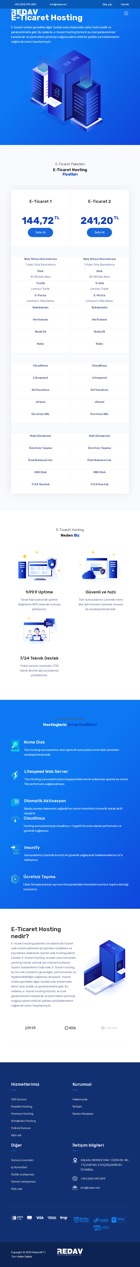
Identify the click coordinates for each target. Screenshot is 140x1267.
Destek (124, 4)
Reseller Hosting (21, 1106)
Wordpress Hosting (23, 1121)
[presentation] (14, 187)
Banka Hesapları (83, 1113)
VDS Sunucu (19, 1099)
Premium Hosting (22, 1113)
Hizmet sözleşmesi (23, 1181)
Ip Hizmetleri (19, 1167)
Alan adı (16, 1135)
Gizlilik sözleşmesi (22, 1174)
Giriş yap (107, 4)
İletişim (77, 1106)
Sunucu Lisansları (22, 1160)
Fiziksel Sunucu (21, 1128)
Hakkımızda (80, 1099)
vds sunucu (122, 1251)
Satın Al (40, 232)
